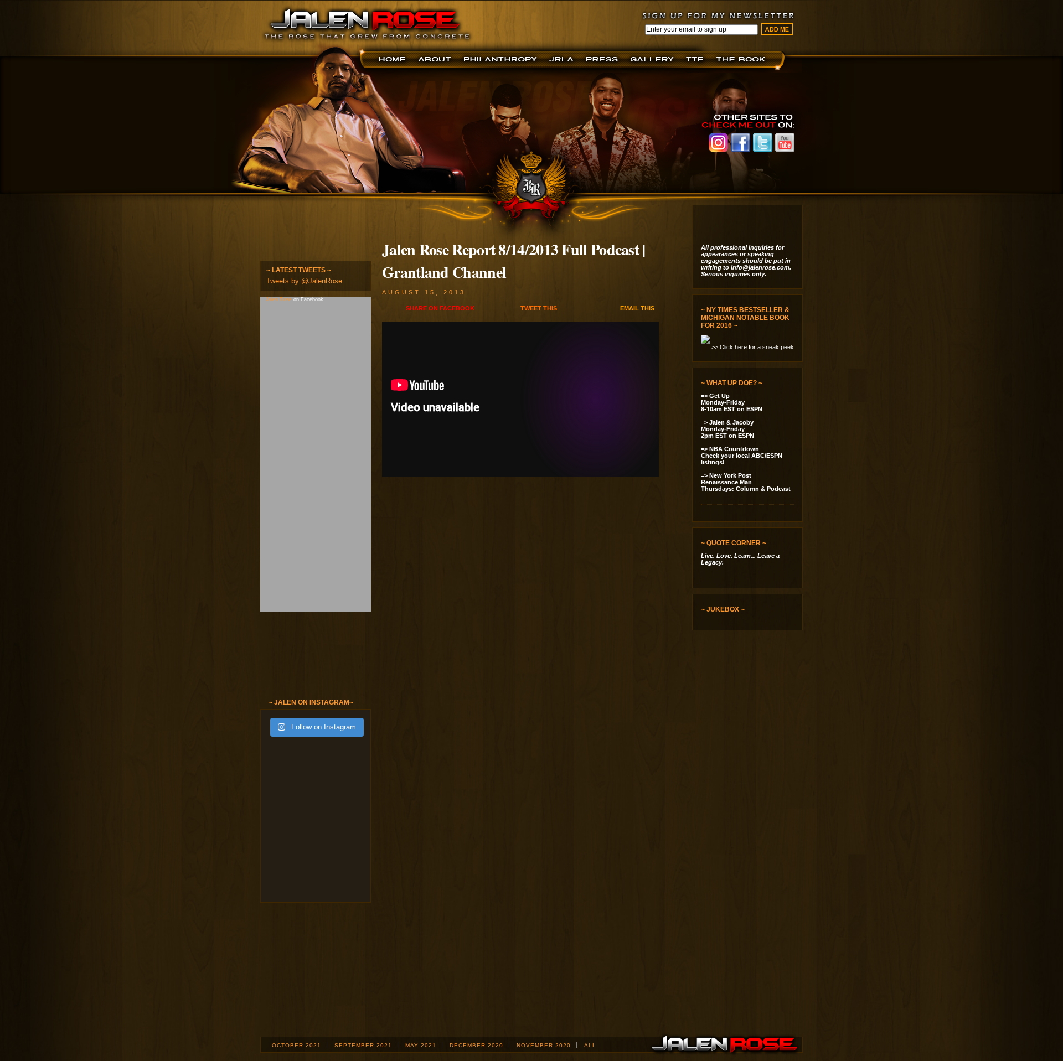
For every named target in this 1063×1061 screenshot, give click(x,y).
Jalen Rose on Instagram (718, 142)
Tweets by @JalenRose (304, 281)
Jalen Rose (279, 299)
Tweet (538, 308)
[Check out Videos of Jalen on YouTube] (311, 662)
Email (637, 308)
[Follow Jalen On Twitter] (308, 233)
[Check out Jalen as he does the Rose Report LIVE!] (751, 683)
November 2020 (544, 1045)
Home (394, 59)
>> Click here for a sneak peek (752, 347)
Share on (440, 308)
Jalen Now (654, 59)
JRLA (563, 59)
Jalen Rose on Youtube (784, 142)
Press (604, 59)
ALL (590, 1045)
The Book (743, 59)
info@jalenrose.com (760, 267)
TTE (697, 59)
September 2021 (363, 1045)
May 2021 (420, 1045)
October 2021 (296, 1045)
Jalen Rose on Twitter (762, 142)
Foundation (501, 59)
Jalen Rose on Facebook (740, 142)
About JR (436, 59)
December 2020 (476, 1045)
